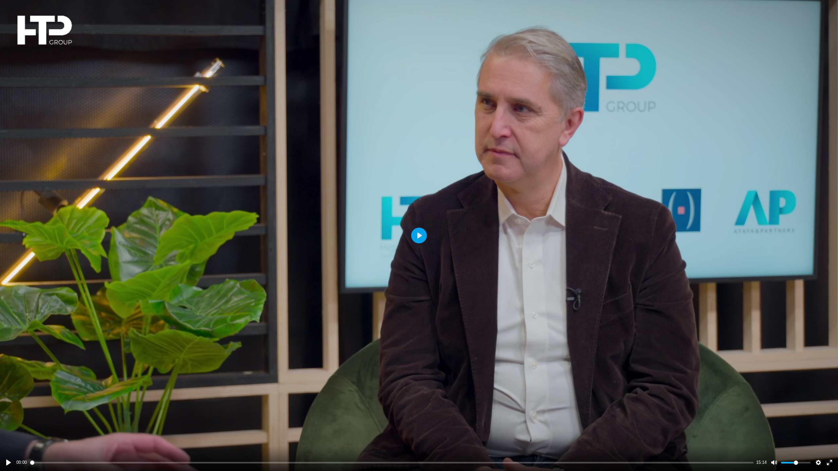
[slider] (392, 463)
